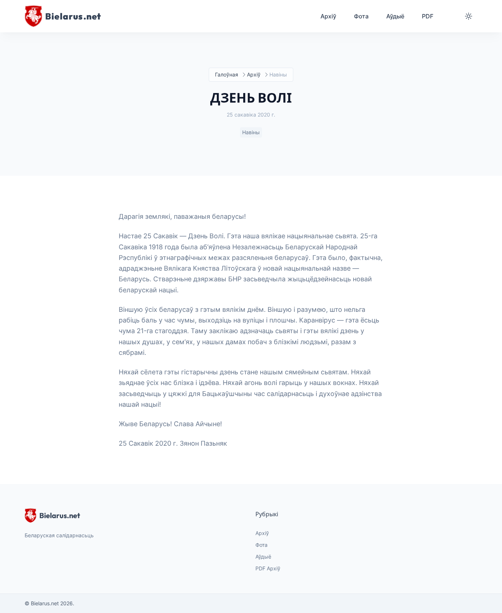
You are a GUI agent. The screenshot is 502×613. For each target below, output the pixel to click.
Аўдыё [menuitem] (395, 16)
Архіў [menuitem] (328, 16)
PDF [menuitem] (427, 16)
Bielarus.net (59, 515)
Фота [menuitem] (361, 16)
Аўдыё (263, 556)
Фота (261, 545)
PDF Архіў (267, 568)
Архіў (254, 74)
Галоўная (226, 74)
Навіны (251, 132)
